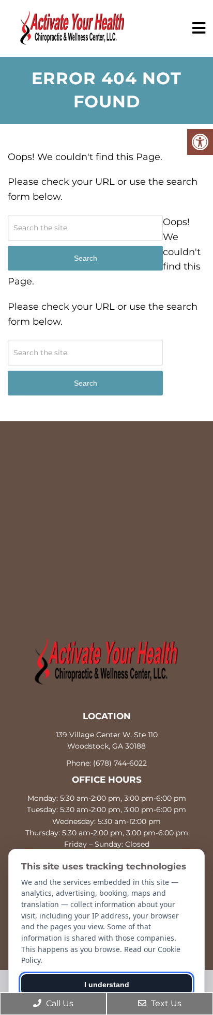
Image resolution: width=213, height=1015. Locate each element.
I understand (106, 984)
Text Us (165, 1003)
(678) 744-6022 (120, 763)
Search (85, 383)
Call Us (58, 1003)
